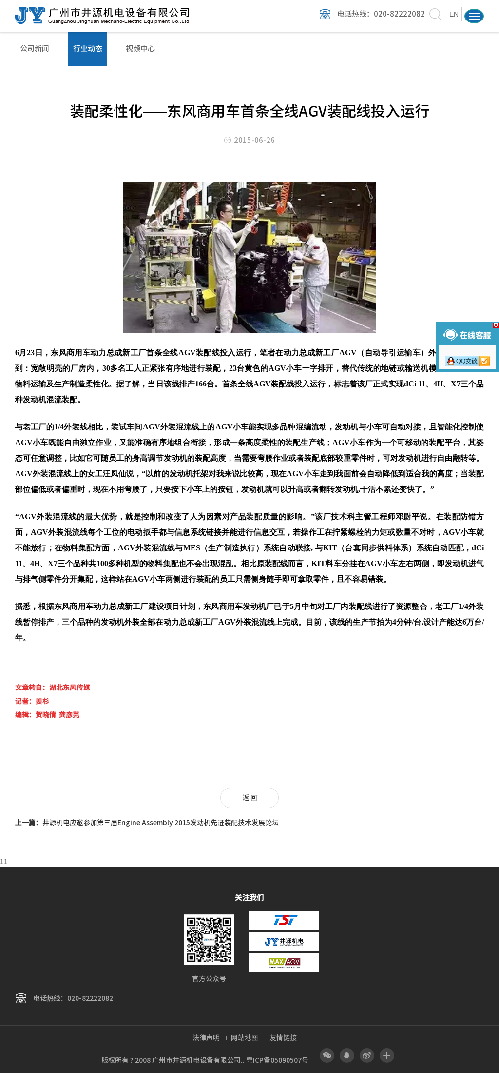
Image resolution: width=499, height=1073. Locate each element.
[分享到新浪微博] (367, 1055)
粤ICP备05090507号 (277, 1060)
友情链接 (283, 1037)
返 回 (249, 797)
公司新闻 (34, 48)
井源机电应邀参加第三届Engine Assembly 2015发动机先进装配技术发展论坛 (147, 822)
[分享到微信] (327, 1055)
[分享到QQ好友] (347, 1055)
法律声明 (206, 1037)
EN (454, 14)
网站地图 (244, 1037)
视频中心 (140, 48)
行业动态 (87, 48)
